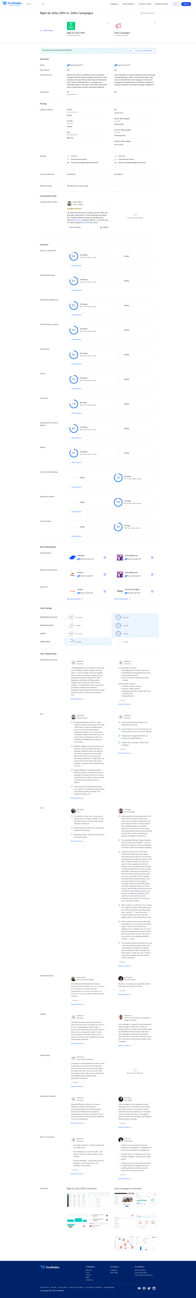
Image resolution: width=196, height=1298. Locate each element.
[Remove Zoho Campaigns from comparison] (155, 23)
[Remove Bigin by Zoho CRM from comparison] (108, 23)
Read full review (76, 699)
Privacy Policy (63, 1287)
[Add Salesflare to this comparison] (105, 557)
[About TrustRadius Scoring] (68, 65)
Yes (130, 51)
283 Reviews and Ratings (73, 35)
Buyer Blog (113, 1272)
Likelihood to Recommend (48, 617)
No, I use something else (144, 51)
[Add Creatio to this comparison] (105, 591)
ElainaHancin (80, 1057)
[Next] (106, 203)
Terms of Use (44, 1287)
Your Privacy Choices (77, 1287)
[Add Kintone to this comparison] (105, 574)
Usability (43, 633)
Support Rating (45, 642)
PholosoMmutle (81, 977)
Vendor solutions (128, 4)
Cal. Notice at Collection (94, 1287)
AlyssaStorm (127, 1098)
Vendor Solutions (140, 1270)
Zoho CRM (86, 222)
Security (53, 1287)
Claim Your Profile (141, 1272)
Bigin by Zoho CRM (76, 33)
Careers (88, 1275)
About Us (89, 1270)
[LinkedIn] (154, 1288)
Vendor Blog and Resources (144, 1275)
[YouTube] (139, 1288)
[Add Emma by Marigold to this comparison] (152, 591)
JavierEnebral (77, 202)
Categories (113, 4)
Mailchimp (77, 220)
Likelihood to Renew (46, 625)
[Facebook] (144, 1288)
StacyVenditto (128, 977)
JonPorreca (127, 1138)
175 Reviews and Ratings (121, 35)
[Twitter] (149, 1288)
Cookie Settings (109, 1287)
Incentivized (122, 700)
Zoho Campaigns (122, 33)
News (87, 1277)
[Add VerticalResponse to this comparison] (152, 557)
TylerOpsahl (80, 809)
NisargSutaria (128, 1015)
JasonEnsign (127, 809)
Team (87, 1272)
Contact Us (89, 1280)
